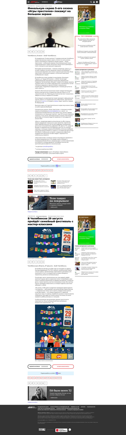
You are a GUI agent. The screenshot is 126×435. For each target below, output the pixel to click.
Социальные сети (91, 406)
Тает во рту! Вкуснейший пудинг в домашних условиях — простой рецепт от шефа (89, 263)
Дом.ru (29, 48)
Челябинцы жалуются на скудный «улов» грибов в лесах (87, 57)
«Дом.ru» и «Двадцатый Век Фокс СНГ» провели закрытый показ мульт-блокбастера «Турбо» (64, 186)
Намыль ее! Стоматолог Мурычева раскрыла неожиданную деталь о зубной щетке (89, 82)
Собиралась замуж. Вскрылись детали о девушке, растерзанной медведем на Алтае (88, 254)
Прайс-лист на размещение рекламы (46, 408)
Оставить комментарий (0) (63, 159)
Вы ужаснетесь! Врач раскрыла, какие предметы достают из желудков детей (86, 40)
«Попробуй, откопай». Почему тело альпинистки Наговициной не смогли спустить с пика (89, 268)
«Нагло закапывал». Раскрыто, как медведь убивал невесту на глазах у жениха (89, 72)
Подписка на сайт (75, 406)
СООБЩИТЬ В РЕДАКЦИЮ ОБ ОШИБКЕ (75, 409)
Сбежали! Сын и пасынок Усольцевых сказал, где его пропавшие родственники (89, 273)
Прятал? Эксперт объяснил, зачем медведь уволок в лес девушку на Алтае (89, 77)
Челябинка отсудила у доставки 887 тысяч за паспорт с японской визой (86, 52)
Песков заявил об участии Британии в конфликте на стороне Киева (89, 109)
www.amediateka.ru (54, 111)
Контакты (83, 406)
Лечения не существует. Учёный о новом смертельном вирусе (88, 91)
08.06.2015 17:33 (31, 6)
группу (44, 101)
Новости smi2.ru (32, 211)
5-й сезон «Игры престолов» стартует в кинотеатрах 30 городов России (63, 182)
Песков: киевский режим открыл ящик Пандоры (88, 105)
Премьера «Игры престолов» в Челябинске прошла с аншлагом (41, 186)
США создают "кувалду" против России (88, 119)
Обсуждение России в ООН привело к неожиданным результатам (89, 114)
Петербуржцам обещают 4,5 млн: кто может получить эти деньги (89, 124)
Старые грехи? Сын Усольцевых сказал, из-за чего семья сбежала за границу (89, 249)
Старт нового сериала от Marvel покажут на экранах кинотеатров (41, 191)
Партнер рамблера (50, 429)
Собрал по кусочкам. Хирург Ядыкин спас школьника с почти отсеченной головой (89, 97)
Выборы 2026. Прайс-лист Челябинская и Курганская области (52, 409)
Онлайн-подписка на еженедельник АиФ (59, 406)
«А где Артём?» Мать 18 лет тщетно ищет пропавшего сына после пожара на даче (89, 258)
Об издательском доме (43, 406)
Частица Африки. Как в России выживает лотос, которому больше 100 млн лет (89, 87)
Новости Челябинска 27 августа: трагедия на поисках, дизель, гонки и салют (87, 63)
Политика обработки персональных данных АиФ (67, 408)
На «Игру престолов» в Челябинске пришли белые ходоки (40, 182)
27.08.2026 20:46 (31, 216)
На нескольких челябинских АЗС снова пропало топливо (86, 46)
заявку (56, 101)
